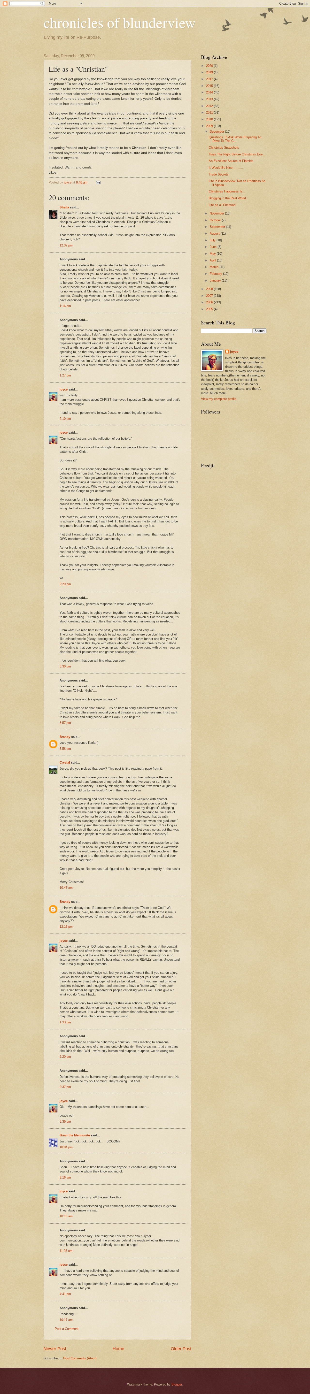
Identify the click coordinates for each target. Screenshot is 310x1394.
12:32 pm (66, 245)
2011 (210, 112)
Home (118, 1348)
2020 (210, 66)
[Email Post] (98, 182)
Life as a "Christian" (223, 205)
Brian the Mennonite (75, 1135)
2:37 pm (65, 1087)
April (213, 260)
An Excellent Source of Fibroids (231, 161)
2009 (210, 126)
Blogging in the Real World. (228, 198)
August (215, 233)
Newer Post (55, 1348)
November (217, 213)
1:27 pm (65, 375)
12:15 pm (66, 926)
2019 (210, 72)
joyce (64, 389)
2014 (210, 92)
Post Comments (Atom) (79, 1358)
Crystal (65, 762)
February (216, 274)
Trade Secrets (219, 174)
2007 (210, 296)
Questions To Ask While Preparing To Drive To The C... (235, 139)
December (217, 131)
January (216, 280)
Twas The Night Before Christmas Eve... (237, 154)
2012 (210, 106)
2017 (210, 79)
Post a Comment (66, 1329)
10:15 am (66, 1216)
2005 (210, 309)
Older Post (181, 1348)
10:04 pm (66, 1147)
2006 (210, 302)
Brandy (65, 737)
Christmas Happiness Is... (227, 191)
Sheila (64, 207)
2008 (210, 289)
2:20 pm (65, 584)
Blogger (176, 1384)
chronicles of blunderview (119, 22)
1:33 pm (65, 1022)
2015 (210, 86)
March (214, 267)
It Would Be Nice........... (226, 167)
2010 (210, 119)
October (216, 220)
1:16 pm (65, 306)
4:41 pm (65, 1294)
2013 (210, 99)
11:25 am (66, 1251)
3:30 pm (65, 666)
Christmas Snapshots (224, 147)
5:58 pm (65, 749)
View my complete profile (218, 399)
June (213, 247)
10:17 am (66, 1320)
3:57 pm (65, 723)
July (213, 240)
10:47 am (66, 887)
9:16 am (65, 1177)
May (213, 253)
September (218, 227)
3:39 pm (65, 1121)
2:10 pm (65, 419)
